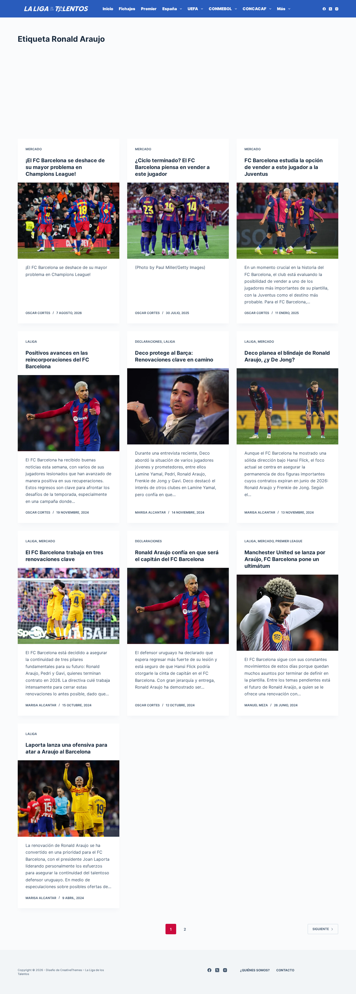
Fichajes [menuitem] (127, 8)
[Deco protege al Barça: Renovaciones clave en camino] (178, 406)
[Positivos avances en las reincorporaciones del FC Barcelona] (68, 413)
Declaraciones (148, 342)
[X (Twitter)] (330, 8)
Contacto (285, 970)
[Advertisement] (178, 91)
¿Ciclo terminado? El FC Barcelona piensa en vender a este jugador (172, 167)
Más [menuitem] (281, 8)
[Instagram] (336, 8)
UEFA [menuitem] (193, 8)
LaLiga (31, 342)
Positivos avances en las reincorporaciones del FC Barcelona (57, 360)
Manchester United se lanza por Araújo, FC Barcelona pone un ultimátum (284, 559)
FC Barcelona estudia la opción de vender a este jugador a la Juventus (283, 167)
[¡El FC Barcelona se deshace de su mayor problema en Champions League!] (68, 221)
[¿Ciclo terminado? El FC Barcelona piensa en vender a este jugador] (178, 221)
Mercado (34, 149)
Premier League (288, 541)
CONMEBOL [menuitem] (220, 8)
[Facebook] (324, 8)
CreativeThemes (71, 970)
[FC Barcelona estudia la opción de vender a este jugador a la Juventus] (287, 221)
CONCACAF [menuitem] (254, 8)
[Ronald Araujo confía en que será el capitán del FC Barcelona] (178, 606)
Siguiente (320, 929)
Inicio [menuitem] (108, 8)
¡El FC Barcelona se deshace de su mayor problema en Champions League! (65, 167)
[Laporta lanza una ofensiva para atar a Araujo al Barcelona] (68, 798)
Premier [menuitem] (149, 8)
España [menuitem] (169, 8)
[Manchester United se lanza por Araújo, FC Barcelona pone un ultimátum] (287, 613)
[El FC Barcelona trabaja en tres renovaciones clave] (68, 606)
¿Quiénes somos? (255, 970)
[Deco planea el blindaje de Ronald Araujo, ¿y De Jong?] (287, 406)
